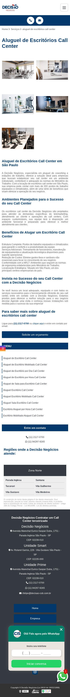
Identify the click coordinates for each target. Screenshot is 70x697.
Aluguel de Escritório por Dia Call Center (23, 371)
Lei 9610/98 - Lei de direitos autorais (40, 506)
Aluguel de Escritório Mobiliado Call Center (25, 364)
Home (35, 608)
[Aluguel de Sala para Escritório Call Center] (18, 138)
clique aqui (38, 323)
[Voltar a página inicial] (10, 7)
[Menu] (64, 7)
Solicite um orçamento (35, 334)
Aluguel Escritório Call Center (18, 390)
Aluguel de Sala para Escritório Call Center (25, 383)
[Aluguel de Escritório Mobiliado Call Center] (52, 70)
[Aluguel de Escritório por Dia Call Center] (18, 104)
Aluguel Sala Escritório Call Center (20, 403)
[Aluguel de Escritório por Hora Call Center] (52, 104)
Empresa (35, 618)
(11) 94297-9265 (36, 441)
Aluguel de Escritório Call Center (19, 358)
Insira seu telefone (36, 646)
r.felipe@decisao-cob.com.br (36, 593)
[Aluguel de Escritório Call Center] (18, 70)
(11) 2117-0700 (21, 323)
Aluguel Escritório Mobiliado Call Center (23, 396)
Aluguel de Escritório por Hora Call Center (24, 377)
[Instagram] (35, 671)
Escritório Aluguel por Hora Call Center (23, 409)
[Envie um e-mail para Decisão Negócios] (39, 20)
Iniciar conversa (36, 663)
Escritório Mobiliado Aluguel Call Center (23, 415)
